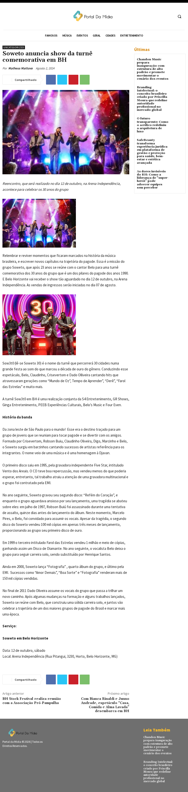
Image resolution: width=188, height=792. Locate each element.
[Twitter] (62, 80)
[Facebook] (51, 80)
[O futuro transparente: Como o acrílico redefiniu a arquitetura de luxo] (177, 123)
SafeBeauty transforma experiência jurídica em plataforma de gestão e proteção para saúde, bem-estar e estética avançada (152, 151)
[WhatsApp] (85, 80)
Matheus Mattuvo (20, 68)
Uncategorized (13, 47)
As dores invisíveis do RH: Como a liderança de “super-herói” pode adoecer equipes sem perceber (152, 179)
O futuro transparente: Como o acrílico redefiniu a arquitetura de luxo (152, 125)
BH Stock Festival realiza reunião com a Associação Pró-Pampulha (31, 701)
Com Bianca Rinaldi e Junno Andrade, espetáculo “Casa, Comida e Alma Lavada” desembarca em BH (105, 705)
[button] (179, 16)
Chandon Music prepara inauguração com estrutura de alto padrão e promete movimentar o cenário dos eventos (152, 69)
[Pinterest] (73, 80)
